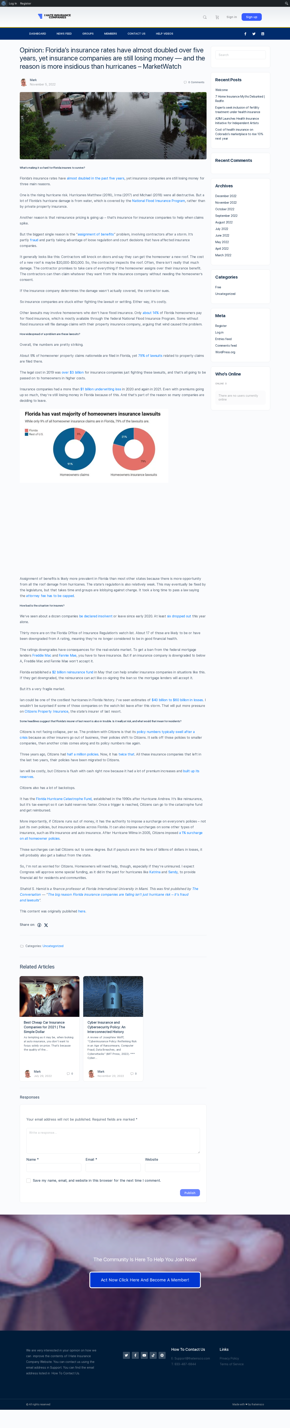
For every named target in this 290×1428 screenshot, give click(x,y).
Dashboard (37, 33)
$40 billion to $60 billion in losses (177, 700)
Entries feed (223, 339)
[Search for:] (240, 54)
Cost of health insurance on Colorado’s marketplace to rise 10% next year (239, 134)
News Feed (64, 33)
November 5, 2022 (43, 84)
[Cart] (217, 17)
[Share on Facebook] (39, 925)
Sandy (173, 872)
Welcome (221, 90)
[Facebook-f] (245, 34)
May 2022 (222, 242)
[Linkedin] (263, 34)
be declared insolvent (96, 616)
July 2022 (221, 229)
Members (110, 33)
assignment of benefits (96, 234)
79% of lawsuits (150, 356)
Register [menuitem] (25, 3)
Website (151, 1159)
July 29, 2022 (43, 1076)
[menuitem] (3, 3)
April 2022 (222, 248)
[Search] (204, 17)
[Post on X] (46, 925)
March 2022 (223, 255)
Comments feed (226, 345)
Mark (33, 80)
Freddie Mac (41, 655)
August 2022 (224, 222)
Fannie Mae (67, 655)
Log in (219, 332)
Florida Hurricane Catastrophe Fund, (64, 799)
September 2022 (226, 215)
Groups (88, 33)
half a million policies (82, 754)
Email (91, 1159)
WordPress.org (225, 352)
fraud (34, 240)
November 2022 (226, 202)
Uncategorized (53, 946)
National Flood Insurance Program (158, 201)
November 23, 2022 (111, 1076)
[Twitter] (254, 34)
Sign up (251, 17)
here (81, 911)
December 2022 (226, 196)
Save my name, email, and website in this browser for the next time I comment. (97, 1181)
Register (221, 326)
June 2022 (222, 235)
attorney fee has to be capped (50, 596)
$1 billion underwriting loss (100, 389)
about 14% (151, 313)
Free (218, 287)
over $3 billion (73, 372)
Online (221, 383)
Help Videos (164, 33)
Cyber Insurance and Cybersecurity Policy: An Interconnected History (106, 1027)
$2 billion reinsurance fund (72, 672)
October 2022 (224, 209)
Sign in (232, 17)
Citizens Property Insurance (46, 711)
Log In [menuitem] (13, 3)
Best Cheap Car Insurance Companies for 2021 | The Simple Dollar (44, 1027)
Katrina (154, 872)
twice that (126, 754)
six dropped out (179, 616)
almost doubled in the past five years (95, 178)
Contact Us (136, 33)
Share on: (27, 925)
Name (32, 1159)
